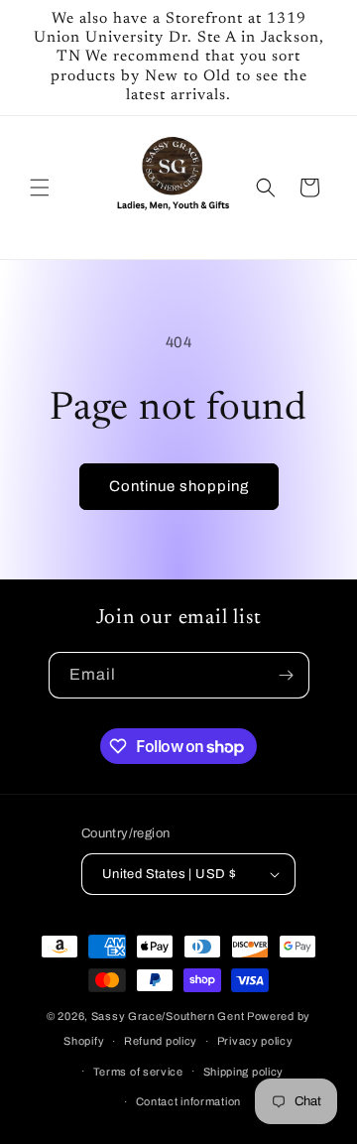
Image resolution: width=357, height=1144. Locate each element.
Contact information (188, 1101)
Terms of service (138, 1072)
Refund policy (160, 1041)
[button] (39, 187)
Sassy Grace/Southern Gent (168, 1016)
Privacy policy (255, 1041)
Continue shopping (179, 486)
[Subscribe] (286, 675)
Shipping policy (244, 1072)
